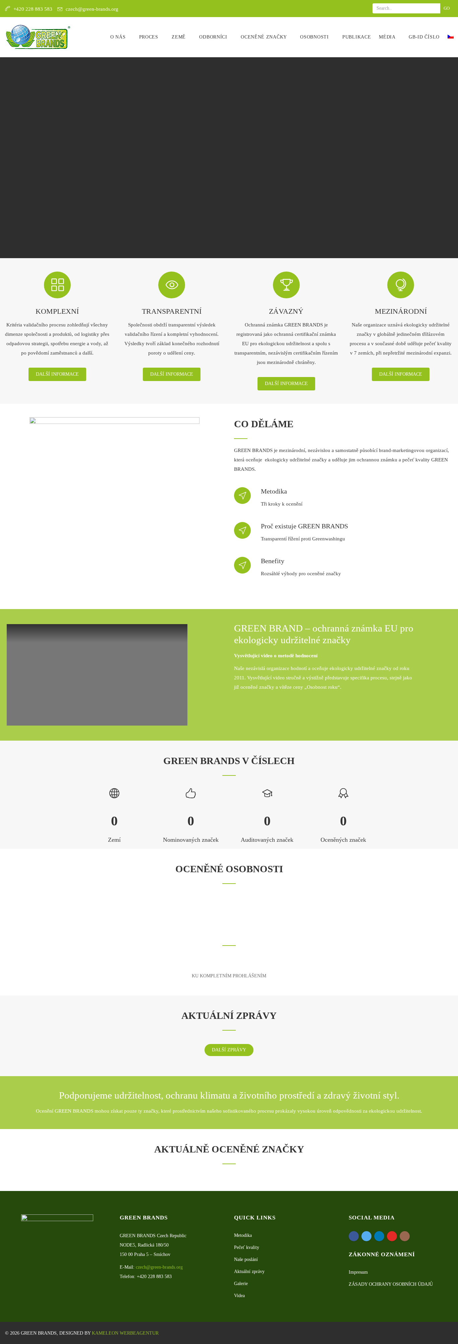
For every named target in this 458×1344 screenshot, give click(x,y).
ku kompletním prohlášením (229, 975)
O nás (118, 37)
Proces (149, 37)
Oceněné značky (264, 37)
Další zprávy (229, 1049)
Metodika (243, 1235)
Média (388, 37)
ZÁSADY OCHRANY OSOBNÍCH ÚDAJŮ (391, 1284)
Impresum (358, 1272)
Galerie (241, 1283)
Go (447, 8)
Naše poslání (246, 1259)
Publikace (356, 37)
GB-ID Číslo (424, 37)
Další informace (57, 374)
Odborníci (214, 37)
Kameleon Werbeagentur (125, 1333)
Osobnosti (315, 37)
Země (179, 37)
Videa (239, 1295)
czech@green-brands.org (92, 9)
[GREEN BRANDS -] (38, 37)
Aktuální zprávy (249, 1271)
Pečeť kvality (246, 1247)
